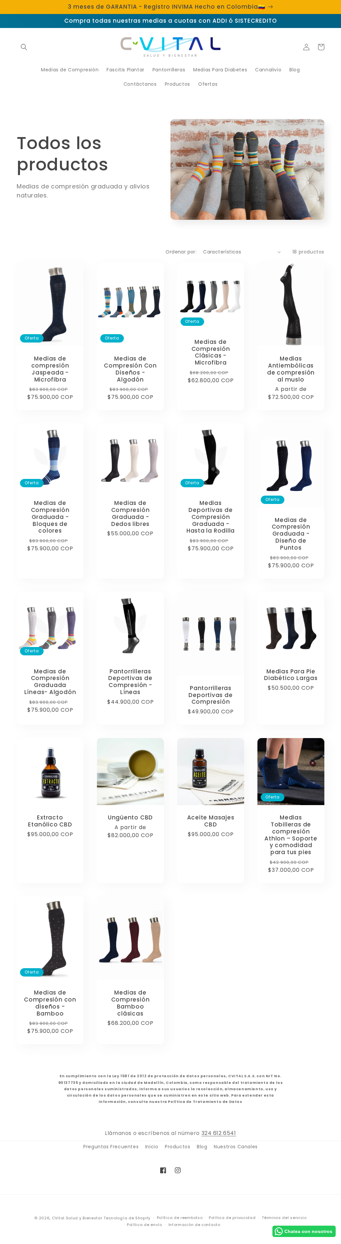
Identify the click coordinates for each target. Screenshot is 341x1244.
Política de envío (144, 1224)
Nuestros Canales (236, 1146)
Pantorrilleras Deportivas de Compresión (210, 695)
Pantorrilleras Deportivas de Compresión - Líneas (130, 682)
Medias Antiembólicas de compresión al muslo (291, 369)
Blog (202, 1146)
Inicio (152, 1146)
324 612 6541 (218, 1133)
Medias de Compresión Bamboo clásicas (130, 1003)
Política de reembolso (180, 1217)
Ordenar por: (181, 251)
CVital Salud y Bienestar (77, 1218)
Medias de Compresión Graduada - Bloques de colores (50, 517)
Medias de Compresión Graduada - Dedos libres (130, 513)
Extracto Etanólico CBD (50, 821)
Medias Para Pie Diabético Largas (290, 675)
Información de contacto (194, 1224)
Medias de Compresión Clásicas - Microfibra (210, 352)
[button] (24, 47)
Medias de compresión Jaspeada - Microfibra (50, 369)
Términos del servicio (284, 1217)
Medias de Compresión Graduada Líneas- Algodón (50, 682)
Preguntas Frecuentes (111, 1146)
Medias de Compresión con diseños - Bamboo (50, 1003)
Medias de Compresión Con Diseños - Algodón (130, 369)
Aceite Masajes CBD (210, 821)
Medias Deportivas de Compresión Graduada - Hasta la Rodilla (210, 517)
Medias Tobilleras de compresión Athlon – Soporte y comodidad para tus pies (290, 835)
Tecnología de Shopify (127, 1218)
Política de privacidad (232, 1217)
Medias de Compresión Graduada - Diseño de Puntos (291, 534)
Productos (177, 1146)
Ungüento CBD (130, 817)
